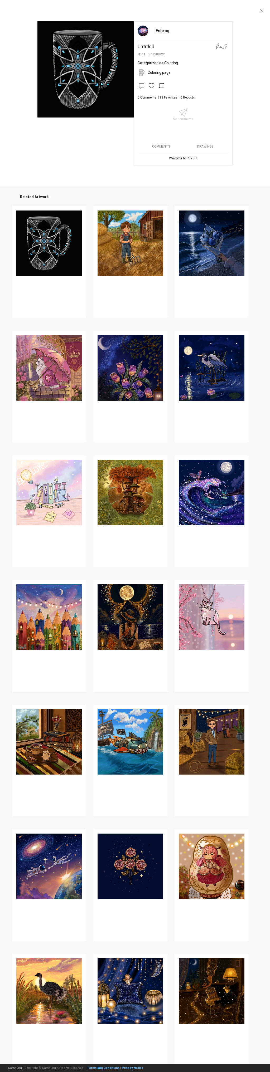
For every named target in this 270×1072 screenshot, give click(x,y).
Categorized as (158, 63)
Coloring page (159, 72)
